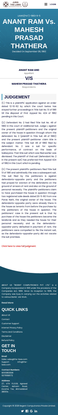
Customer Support (10, 323)
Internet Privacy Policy (12, 328)
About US (6, 315)
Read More (7, 302)
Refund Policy (8, 340)
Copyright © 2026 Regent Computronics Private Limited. (29, 405)
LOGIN (53, 4)
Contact (6, 319)
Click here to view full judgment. (19, 246)
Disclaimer (6, 336)
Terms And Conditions (12, 332)
